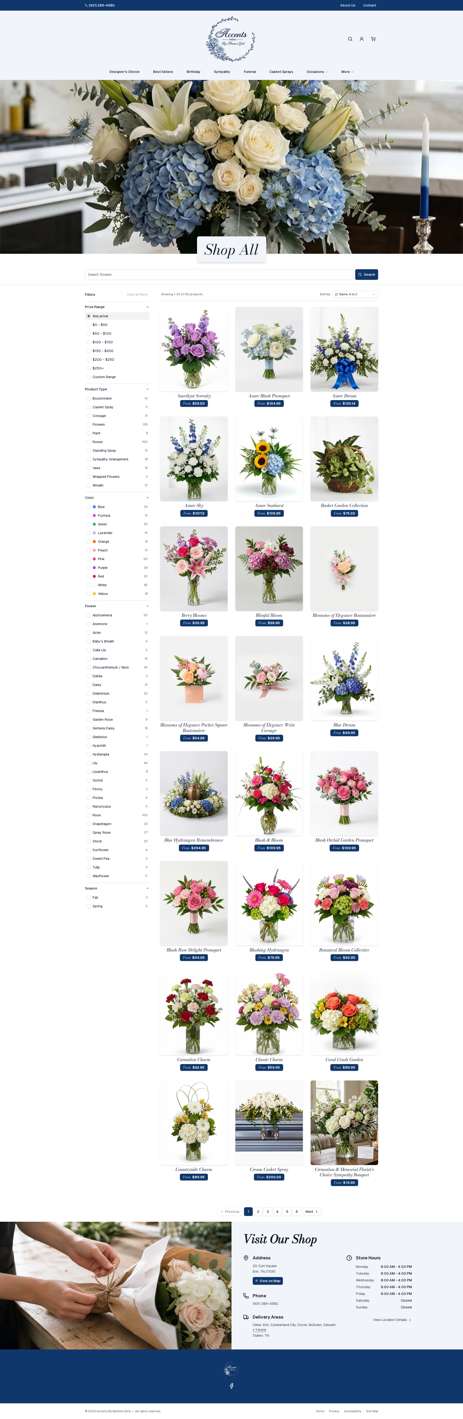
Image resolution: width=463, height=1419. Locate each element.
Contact (369, 5)
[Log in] (362, 39)
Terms (320, 1411)
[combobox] (355, 294)
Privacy (334, 1411)
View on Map (269, 1281)
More (345, 72)
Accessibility (352, 1411)
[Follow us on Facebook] (231, 1386)
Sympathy (222, 72)
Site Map (372, 1411)
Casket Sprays (281, 72)
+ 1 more (259, 1329)
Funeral (250, 72)
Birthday (193, 72)
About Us (347, 5)
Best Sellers (163, 72)
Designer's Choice (124, 72)
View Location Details (390, 1320)
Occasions (315, 72)
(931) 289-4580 (102, 5)
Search (369, 274)
